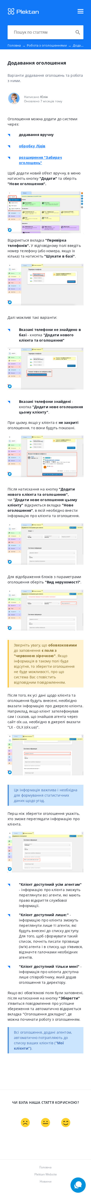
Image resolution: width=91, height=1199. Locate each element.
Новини (46, 1181)
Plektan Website (45, 1174)
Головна (17, 45)
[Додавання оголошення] (23, 13)
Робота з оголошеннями (49, 45)
